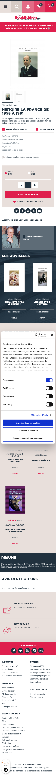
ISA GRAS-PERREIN (14, 525)
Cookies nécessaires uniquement (28, 438)
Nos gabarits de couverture (13, 749)
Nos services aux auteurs (12, 676)
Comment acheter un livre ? (13, 730)
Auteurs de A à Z (9, 700)
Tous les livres (8, 688)
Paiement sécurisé (23, 604)
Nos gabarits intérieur (11, 746)
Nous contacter (8, 724)
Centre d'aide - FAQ (10, 718)
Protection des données (13, 771)
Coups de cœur (8, 691)
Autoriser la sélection (28, 430)
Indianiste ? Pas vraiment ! (14, 303)
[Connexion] (28, 9)
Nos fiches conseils (10, 672)
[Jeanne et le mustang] (42, 277)
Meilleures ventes (9, 694)
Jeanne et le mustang (42, 303)
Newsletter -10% (37, 666)
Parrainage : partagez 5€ (40, 676)
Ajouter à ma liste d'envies (30, 202)
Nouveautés (7, 697)
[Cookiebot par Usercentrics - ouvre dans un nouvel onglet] (35, 335)
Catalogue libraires (9, 706)
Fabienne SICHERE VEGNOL (15, 455)
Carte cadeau (35, 682)
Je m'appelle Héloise (15, 460)
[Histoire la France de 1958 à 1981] (28, 88)
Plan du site (6, 752)
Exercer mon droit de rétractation (38, 771)
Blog (4, 721)
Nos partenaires (36, 697)
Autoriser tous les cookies (28, 423)
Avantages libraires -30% (40, 672)
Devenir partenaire (37, 694)
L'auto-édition (7, 669)
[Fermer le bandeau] (52, 335)
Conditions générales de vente (20, 767)
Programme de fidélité (39, 679)
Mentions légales (42, 767)
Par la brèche (41, 461)
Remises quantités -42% (40, 669)
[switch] (49, 388)
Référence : (6, 136)
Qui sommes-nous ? (10, 666)
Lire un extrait (47, 129)
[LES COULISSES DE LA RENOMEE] (15, 500)
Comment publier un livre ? (13, 727)
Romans (15, 468)
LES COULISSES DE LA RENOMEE (15, 530)
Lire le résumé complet (17, 129)
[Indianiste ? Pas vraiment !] (14, 277)
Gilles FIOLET (41, 455)
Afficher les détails (39, 415)
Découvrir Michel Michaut (33, 238)
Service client (21, 624)
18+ (3, 703)
